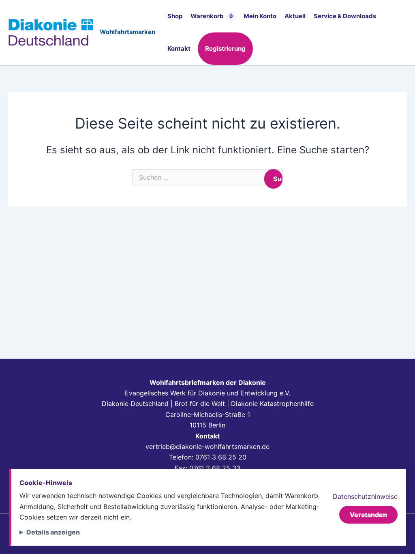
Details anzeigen (53, 532)
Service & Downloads (345, 16)
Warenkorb (211, 16)
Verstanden (368, 515)
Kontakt (178, 48)
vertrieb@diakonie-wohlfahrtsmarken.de (207, 446)
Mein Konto (260, 16)
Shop (174, 16)
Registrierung (225, 48)
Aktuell (295, 16)
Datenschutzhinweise (365, 496)
